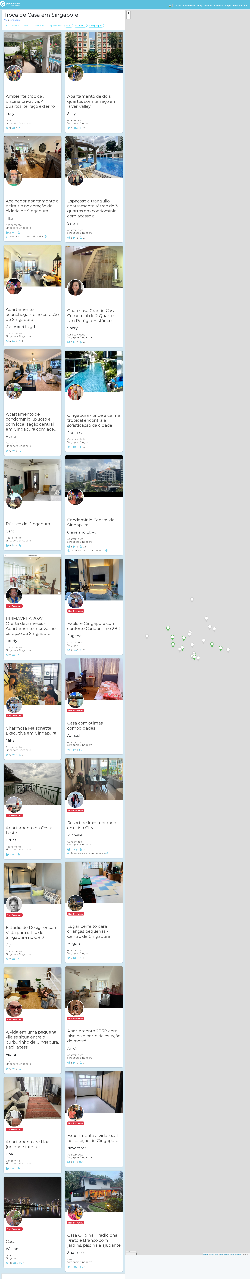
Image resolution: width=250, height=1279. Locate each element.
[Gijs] (14, 909)
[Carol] (14, 506)
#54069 (90, 710)
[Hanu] (14, 396)
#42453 (24, 84)
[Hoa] (14, 1124)
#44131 (28, 715)
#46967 (85, 84)
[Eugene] (75, 605)
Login (228, 5)
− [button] (128, 17)
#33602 (28, 915)
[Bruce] (14, 810)
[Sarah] (75, 183)
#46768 (90, 611)
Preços (208, 5)
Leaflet (205, 1254)
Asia (6, 20)
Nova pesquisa (95, 25)
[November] (75, 1117)
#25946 (85, 298)
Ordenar (81, 25)
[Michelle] (75, 805)
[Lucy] (14, 78)
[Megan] (75, 908)
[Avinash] (75, 705)
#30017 (85, 188)
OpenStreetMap (236, 1254)
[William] (14, 1223)
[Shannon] (75, 1217)
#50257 (23, 297)
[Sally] (75, 78)
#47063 (28, 606)
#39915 (89, 914)
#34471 (90, 810)
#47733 (85, 403)
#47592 (28, 1129)
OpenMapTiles (225, 1254)
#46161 (28, 1019)
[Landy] (14, 600)
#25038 (24, 401)
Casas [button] (178, 5)
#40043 (24, 511)
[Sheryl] (75, 292)
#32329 (90, 1223)
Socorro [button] (218, 5)
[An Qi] (75, 1013)
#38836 (90, 1018)
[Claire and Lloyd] (14, 291)
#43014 (90, 1123)
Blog (199, 5)
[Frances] (75, 397)
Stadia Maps (214, 1254)
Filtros (68, 25)
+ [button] (128, 13)
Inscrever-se (240, 5)
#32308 (24, 188)
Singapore (15, 20)
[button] (171, 5)
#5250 (84, 507)
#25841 (28, 1229)
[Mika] (14, 710)
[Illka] (14, 183)
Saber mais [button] (189, 5)
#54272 (28, 815)
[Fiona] (14, 1014)
